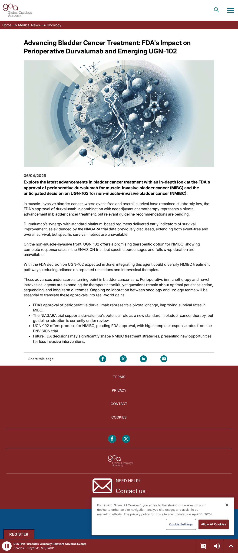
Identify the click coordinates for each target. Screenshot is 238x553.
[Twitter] (126, 439)
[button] (203, 546)
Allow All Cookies (213, 524)
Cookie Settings (181, 524)
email (163, 358)
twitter (123, 358)
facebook (102, 358)
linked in (143, 358)
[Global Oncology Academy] (17, 10)
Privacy (119, 390)
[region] (163, 516)
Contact (119, 404)
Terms (119, 377)
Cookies (119, 417)
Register (18, 534)
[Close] (227, 505)
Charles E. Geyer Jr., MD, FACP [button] (33, 548)
